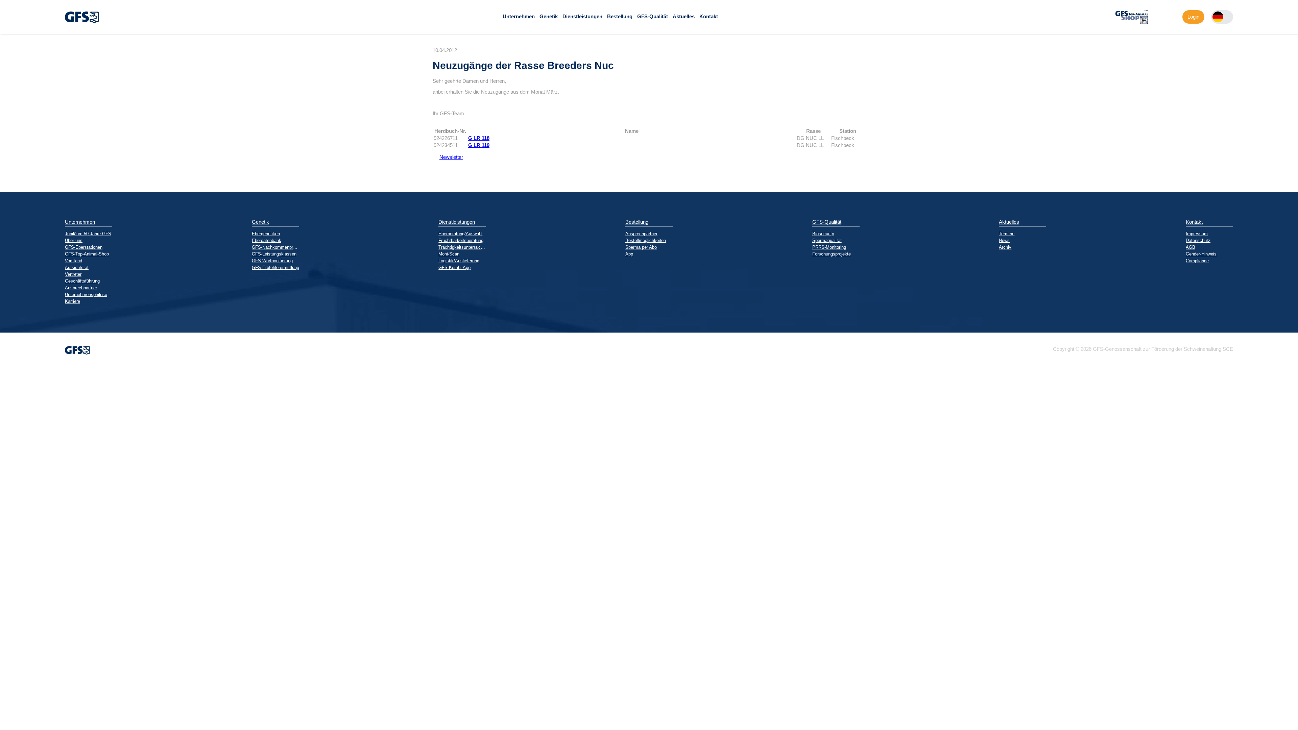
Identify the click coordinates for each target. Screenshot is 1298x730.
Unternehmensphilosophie (88, 294)
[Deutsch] (1218, 17)
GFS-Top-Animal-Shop (87, 254)
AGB (1190, 247)
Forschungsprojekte (831, 254)
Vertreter (73, 274)
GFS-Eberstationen (83, 247)
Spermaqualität (827, 240)
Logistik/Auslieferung (458, 260)
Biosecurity (823, 233)
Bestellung (619, 16)
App (629, 254)
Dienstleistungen (582, 16)
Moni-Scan (448, 254)
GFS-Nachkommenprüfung (275, 247)
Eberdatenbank (266, 240)
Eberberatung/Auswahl (460, 233)
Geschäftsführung (82, 281)
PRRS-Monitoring (829, 247)
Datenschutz (1198, 240)
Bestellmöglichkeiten (645, 240)
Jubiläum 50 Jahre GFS (88, 233)
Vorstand (73, 260)
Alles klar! (5, 563)
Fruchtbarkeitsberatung (460, 240)
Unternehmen (519, 16)
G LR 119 (478, 145)
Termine (1006, 233)
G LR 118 (478, 138)
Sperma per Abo (641, 247)
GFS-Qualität (652, 16)
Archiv (1005, 247)
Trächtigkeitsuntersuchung (462, 247)
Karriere (72, 301)
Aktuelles (684, 16)
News (1004, 240)
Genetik (548, 16)
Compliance (1197, 260)
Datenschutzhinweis (22, 578)
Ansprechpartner (81, 287)
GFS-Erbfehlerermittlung (275, 267)
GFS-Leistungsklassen (274, 254)
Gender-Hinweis (1201, 254)
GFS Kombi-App (454, 267)
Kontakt (708, 16)
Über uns (73, 240)
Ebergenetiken (266, 233)
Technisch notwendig (11, 489)
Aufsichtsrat (77, 267)
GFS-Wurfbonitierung (272, 260)
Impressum (1197, 233)
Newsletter (448, 157)
